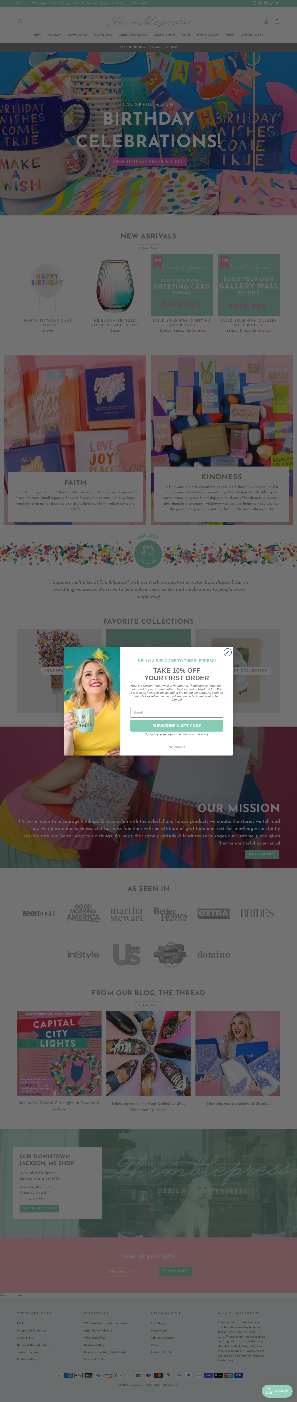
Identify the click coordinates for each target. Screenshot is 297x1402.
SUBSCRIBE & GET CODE (176, 725)
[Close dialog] (228, 652)
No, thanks (177, 746)
